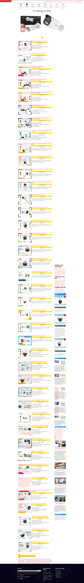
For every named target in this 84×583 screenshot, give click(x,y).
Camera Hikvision (58, 573)
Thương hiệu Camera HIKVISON (60, 430)
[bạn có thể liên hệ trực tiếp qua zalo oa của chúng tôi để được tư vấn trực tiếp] (18, 578)
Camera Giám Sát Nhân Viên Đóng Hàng (60, 503)
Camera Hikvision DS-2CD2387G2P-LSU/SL (40, 271)
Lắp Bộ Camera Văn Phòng (58, 1)
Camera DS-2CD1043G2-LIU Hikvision (39, 503)
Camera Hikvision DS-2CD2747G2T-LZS (39, 348)
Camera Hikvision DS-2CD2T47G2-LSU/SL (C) (40, 387)
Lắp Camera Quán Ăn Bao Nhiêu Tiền (63, 389)
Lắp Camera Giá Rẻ (59, 432)
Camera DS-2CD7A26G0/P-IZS (37, 438)
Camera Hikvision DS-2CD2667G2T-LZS (39, 323)
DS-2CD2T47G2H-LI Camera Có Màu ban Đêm (40, 425)
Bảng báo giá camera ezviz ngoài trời (60, 268)
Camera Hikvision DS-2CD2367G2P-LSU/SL (40, 258)
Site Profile (24, 578)
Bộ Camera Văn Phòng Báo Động (47, 580)
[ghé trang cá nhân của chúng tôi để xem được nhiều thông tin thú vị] (20, 578)
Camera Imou (58, 574)
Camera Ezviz (58, 575)
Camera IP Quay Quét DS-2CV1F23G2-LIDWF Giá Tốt (41, 156)
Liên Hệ (74, 1)
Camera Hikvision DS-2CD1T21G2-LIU (39, 53)
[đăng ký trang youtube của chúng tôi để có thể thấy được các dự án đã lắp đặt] (22, 578)
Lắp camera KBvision (59, 429)
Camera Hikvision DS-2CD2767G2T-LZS (39, 361)
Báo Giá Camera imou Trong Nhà (59, 269)
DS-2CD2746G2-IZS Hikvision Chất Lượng (39, 464)
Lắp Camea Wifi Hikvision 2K (61, 286)
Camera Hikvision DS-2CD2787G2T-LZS (39, 374)
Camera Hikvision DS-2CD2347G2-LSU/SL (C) (40, 220)
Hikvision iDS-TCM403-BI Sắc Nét (38, 451)
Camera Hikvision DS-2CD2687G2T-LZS (39, 335)
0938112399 (80, 1)
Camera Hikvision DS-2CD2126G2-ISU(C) (39, 529)
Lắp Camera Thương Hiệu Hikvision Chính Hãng (45, 561)
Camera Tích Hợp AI (58, 436)
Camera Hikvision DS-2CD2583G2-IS (38, 297)
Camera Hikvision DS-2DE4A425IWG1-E (60, 324)
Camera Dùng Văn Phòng (48, 1)
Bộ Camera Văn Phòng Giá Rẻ (48, 575)
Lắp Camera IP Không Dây (59, 434)
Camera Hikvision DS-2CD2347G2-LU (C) (39, 233)
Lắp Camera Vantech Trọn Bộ (60, 292)
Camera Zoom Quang (58, 435)
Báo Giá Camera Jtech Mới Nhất (63, 375)
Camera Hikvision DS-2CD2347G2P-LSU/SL (40, 245)
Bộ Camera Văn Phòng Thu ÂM (47, 574)
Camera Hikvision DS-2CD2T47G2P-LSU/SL (40, 400)
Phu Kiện (70, 1)
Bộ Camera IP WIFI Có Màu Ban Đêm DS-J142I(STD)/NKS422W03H (39, 80)
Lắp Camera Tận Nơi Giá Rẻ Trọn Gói (60, 449)
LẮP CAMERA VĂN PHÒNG (5, 1)
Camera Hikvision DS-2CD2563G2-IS (38, 284)
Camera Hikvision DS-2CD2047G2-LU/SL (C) (40, 207)
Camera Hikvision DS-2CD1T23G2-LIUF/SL (39, 41)
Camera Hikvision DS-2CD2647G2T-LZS (39, 310)
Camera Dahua (58, 570)
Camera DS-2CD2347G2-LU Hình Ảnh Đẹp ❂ (40, 516)
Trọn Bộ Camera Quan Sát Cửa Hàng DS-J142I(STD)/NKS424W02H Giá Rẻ (39, 105)
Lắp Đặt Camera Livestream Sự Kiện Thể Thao (63, 417)
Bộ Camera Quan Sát (59, 428)
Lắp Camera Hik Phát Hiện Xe (42, 11)
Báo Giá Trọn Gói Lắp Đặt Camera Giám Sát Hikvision (63, 362)
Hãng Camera (65, 1)
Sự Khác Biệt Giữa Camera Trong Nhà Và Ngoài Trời (63, 404)
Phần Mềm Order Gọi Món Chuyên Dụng (60, 485)
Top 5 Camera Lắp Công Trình (59, 273)
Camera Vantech (58, 577)
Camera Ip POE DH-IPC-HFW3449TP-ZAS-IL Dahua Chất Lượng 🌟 (34, 560)
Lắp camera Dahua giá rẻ (59, 431)
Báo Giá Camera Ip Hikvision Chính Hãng (31, 561)
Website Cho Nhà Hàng (60, 470)
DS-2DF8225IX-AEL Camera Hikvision (39, 477)
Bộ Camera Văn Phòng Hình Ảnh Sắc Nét (47, 577)
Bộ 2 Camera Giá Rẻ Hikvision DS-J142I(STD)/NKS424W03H (38, 67)
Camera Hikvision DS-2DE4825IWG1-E (60, 306)
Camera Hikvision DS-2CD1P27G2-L (38, 194)
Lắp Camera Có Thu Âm (58, 433)
